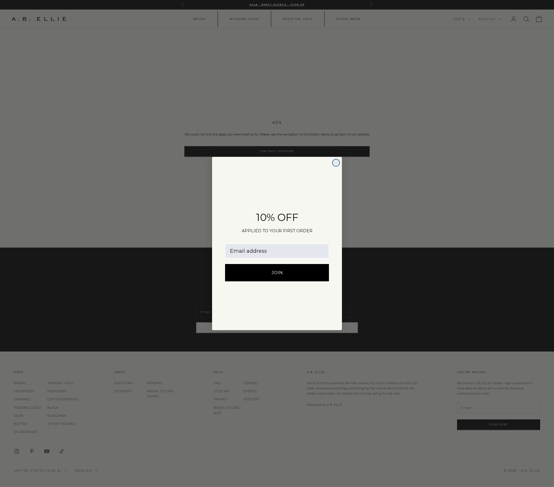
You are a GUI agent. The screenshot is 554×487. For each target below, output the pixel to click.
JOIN (277, 272)
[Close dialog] (336, 162)
